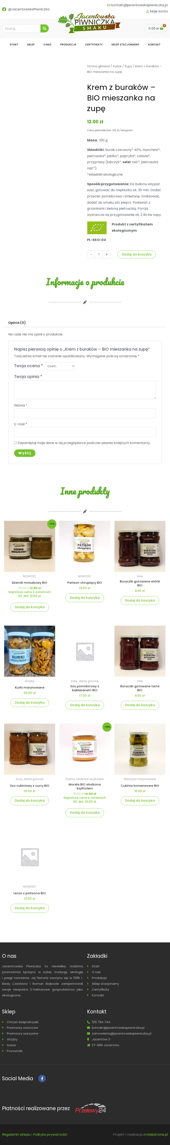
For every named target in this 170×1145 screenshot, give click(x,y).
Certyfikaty (94, 44)
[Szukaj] (44, 28)
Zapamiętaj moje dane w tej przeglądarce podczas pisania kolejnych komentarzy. (84, 442)
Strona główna (98, 66)
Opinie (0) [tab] (17, 322)
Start (14, 44)
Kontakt (154, 44)
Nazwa (20, 405)
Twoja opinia (28, 376)
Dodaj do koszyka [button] (30, 607)
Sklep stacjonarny (125, 44)
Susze (117, 66)
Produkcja (68, 44)
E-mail (20, 424)
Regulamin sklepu (16, 1134)
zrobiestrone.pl (155, 1134)
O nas (47, 44)
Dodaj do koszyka (137, 254)
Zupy (128, 66)
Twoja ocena (28, 366)
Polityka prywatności (50, 1134)
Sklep (31, 44)
